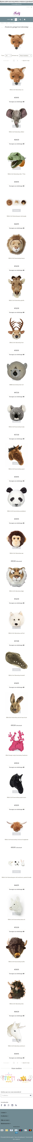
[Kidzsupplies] (16, 13)
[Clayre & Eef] (24, 1079)
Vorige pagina (6, 60)
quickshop (16, 84)
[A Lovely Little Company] (8, 1077)
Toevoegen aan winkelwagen (16, 101)
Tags (7, 22)
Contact (28, 6)
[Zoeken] (20, 19)
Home (2, 22)
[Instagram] (12, 1105)
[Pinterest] (5, 1105)
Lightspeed (22, 1137)
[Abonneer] (30, 1095)
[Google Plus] (9, 1105)
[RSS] (16, 1105)
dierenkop (12, 22)
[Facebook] (1, 1105)
